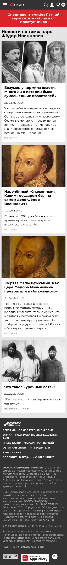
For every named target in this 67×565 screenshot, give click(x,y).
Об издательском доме (35, 430)
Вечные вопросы (16, 408)
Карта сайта (12, 452)
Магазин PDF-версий (39, 442)
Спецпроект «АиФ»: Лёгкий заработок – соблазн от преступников (33, 18)
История (10, 138)
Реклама (9, 430)
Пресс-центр (12, 442)
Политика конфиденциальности (23, 546)
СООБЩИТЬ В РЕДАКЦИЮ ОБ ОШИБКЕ (28, 457)
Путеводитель (39, 447)
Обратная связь (14, 447)
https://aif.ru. (49, 540)
